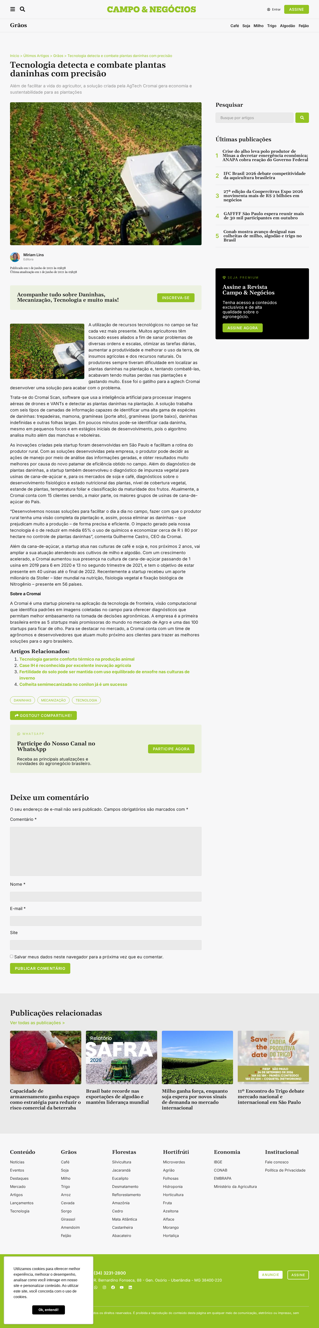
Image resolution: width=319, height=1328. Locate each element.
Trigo (271, 25)
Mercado (18, 1186)
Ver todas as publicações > (37, 1022)
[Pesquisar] (302, 118)
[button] (12, 10)
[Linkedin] (130, 1287)
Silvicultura (121, 1162)
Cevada (67, 1203)
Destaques (19, 1178)
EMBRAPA (222, 1178)
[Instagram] (104, 1287)
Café (234, 25)
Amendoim (70, 1227)
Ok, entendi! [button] (49, 1310)
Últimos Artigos (36, 55)
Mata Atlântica (124, 1219)
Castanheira (122, 1227)
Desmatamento (125, 1186)
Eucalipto (120, 1178)
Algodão (287, 25)
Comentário (23, 819)
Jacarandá (121, 1170)
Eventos (17, 1170)
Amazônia (121, 1203)
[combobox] (255, 118)
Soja (246, 25)
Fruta (167, 1203)
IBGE (218, 1162)
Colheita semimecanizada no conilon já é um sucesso (73, 684)
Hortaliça (171, 1235)
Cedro (117, 1211)
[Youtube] (121, 1287)
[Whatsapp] (95, 1287)
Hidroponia (173, 1186)
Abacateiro (121, 1235)
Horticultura (173, 1194)
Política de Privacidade (285, 1170)
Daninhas (22, 700)
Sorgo (66, 1211)
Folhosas (170, 1178)
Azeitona (170, 1211)
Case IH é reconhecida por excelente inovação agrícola (75, 665)
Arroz (66, 1194)
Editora (28, 259)
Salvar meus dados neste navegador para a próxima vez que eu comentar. (88, 957)
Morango (171, 1227)
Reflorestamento (126, 1194)
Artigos (16, 1194)
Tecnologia (86, 700)
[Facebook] (113, 1287)
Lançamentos (21, 1203)
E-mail (18, 909)
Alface (168, 1219)
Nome (17, 884)
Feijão (304, 25)
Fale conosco (277, 1162)
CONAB (220, 1170)
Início (14, 55)
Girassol (68, 1219)
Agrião (169, 1170)
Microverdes (174, 1162)
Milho (259, 25)
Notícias (17, 1162)
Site (14, 933)
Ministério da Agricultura (235, 1186)
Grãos (18, 25)
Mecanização (53, 700)
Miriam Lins (33, 254)
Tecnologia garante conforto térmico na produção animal (77, 659)
